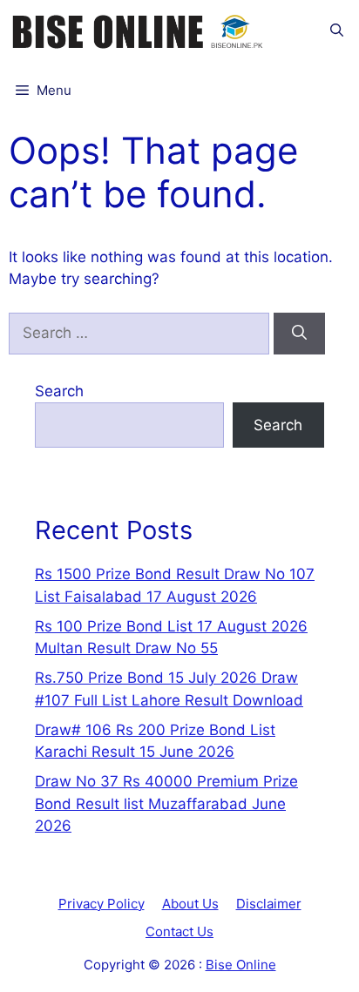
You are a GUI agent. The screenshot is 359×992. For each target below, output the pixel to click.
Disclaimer (268, 903)
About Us (190, 903)
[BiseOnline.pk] (139, 30)
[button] (337, 30)
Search (59, 391)
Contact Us (179, 931)
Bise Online (241, 964)
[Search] (299, 333)
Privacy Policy (101, 903)
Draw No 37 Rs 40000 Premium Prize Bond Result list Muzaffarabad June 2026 (166, 803)
